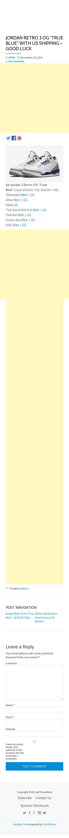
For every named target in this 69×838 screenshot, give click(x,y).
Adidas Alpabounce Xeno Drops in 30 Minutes (45, 617)
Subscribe (25, 798)
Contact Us (43, 798)
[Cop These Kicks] (34, 18)
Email (10, 717)
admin (11, 57)
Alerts (25, 588)
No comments (16, 61)
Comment (11, 663)
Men (23, 195)
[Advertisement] (34, 98)
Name (10, 705)
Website (10, 729)
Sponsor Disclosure (35, 805)
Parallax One (21, 824)
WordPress (49, 824)
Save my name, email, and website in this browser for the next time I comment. (15, 751)
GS (32, 195)
